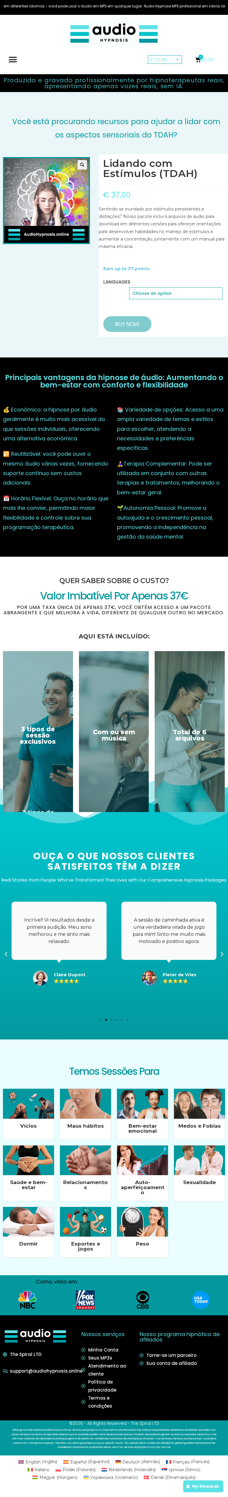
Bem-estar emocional (142, 1128)
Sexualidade (199, 1182)
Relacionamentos (85, 1184)
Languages (116, 282)
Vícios (28, 1126)
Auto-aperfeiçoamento (142, 1187)
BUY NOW (127, 324)
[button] (12, 59)
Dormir (28, 1244)
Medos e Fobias (199, 1126)
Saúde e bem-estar (28, 1184)
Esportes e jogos (85, 1246)
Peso (142, 1244)
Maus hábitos (85, 1126)
